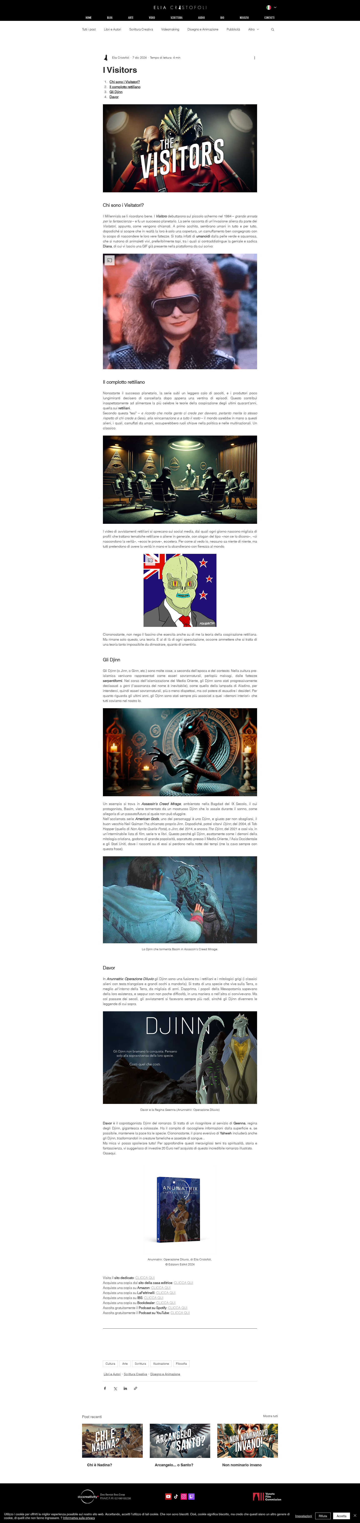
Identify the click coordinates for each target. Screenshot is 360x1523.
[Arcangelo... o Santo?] (180, 1441)
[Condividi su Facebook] (105, 1388)
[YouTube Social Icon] (168, 1496)
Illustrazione (161, 1364)
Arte (125, 1364)
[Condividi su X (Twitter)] (115, 1388)
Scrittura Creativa (141, 29)
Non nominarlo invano (242, 1465)
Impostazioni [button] (303, 1516)
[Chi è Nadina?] (112, 1441)
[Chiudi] (355, 1516)
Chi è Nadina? (99, 1465)
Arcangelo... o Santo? (174, 1465)
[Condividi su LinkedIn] (125, 1388)
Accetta (341, 1516)
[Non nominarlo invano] (247, 1441)
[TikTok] (176, 1496)
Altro (251, 29)
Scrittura (140, 1364)
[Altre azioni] (254, 57)
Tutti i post (89, 29)
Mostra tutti (270, 1416)
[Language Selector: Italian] (271, 7)
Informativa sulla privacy (79, 1518)
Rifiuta (323, 1516)
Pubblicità (233, 29)
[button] (130, 18)
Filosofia (181, 1364)
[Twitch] (191, 1496)
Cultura (110, 1364)
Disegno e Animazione (203, 29)
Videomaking (170, 29)
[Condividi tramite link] (136, 1388)
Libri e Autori (112, 29)
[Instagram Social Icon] (184, 1496)
